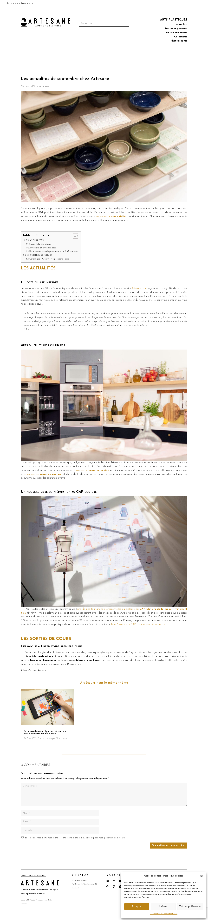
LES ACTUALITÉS (34, 240)
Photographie (179, 41)
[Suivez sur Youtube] (120, 881)
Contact (75, 888)
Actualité (181, 25)
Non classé (26, 86)
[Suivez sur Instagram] (107, 881)
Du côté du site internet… (41, 244)
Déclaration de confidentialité (163, 914)
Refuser (163, 906)
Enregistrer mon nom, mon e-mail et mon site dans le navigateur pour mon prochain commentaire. (76, 838)
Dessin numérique (176, 33)
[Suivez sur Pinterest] (107, 886)
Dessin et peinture (176, 29)
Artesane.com (139, 288)
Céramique (180, 37)
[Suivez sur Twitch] (114, 886)
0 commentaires (41, 86)
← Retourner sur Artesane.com (18, 3)
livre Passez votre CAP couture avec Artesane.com (138, 624)
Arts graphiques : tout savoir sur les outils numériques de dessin (45, 732)
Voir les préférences (190, 906)
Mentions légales (79, 880)
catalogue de (111, 216)
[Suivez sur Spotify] (120, 886)
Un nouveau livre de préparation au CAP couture (53, 251)
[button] (201, 876)
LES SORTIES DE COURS (38, 255)
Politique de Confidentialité (84, 884)
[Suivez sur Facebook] (114, 881)
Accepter (137, 906)
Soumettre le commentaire (168, 845)
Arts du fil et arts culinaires (42, 248)
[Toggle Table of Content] (74, 236)
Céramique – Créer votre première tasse (49, 259)
